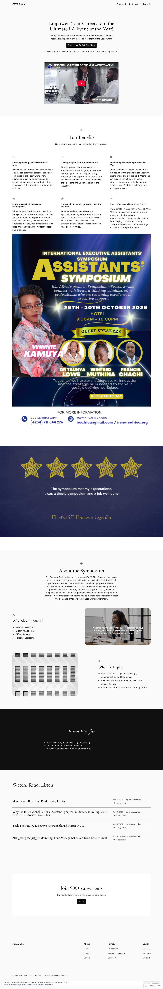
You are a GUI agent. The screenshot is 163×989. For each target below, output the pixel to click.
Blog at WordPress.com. (21, 975)
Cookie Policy (48, 985)
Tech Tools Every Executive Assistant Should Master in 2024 (49, 825)
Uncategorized (120, 803)
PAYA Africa (19, 4)
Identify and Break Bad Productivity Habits (38, 801)
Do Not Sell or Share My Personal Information (49, 975)
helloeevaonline (135, 800)
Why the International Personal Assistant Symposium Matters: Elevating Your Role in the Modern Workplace (59, 813)
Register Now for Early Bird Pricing (81, 45)
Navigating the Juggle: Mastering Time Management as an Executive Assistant (59, 837)
